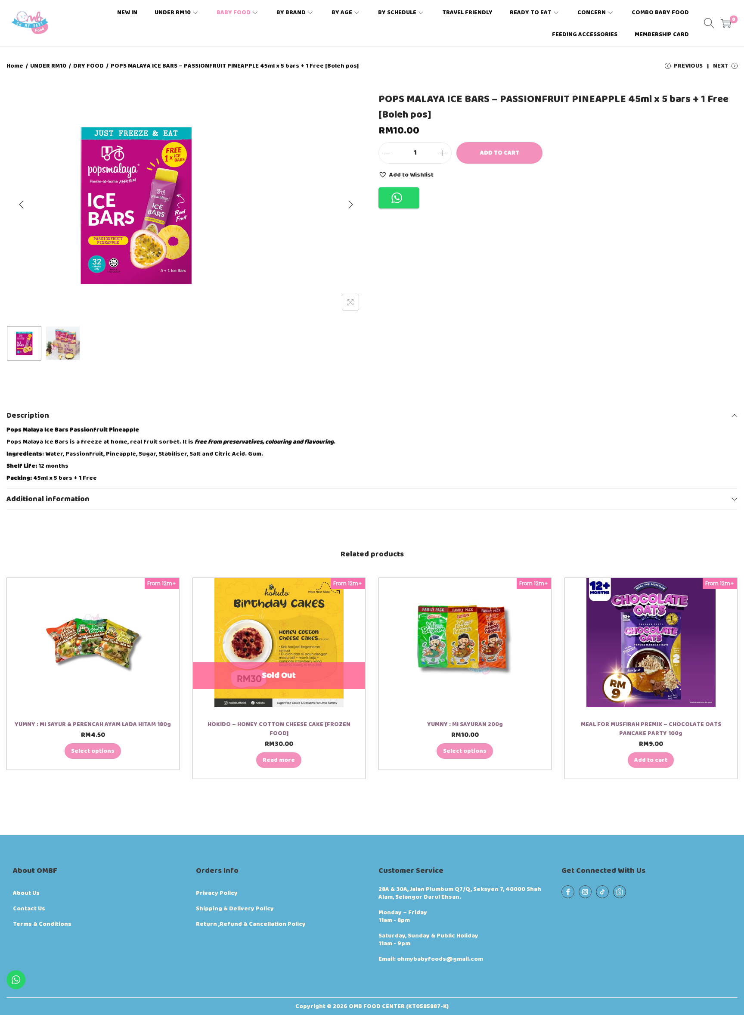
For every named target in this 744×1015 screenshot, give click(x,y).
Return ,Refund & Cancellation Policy (251, 924)
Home (14, 66)
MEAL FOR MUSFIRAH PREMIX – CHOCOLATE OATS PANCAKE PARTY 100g (651, 729)
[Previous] (21, 204)
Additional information (48, 499)
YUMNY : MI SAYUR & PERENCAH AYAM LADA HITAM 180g (93, 724)
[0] (726, 23)
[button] (406, 174)
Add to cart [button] (650, 760)
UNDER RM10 (48, 66)
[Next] (350, 204)
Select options (93, 751)
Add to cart (499, 153)
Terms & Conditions (42, 924)
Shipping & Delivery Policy (235, 908)
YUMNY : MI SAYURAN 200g (465, 724)
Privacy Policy (217, 893)
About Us (26, 893)
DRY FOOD (88, 66)
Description (27, 415)
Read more (279, 760)
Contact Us (29, 908)
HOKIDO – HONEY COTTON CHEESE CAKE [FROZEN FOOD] (279, 729)
